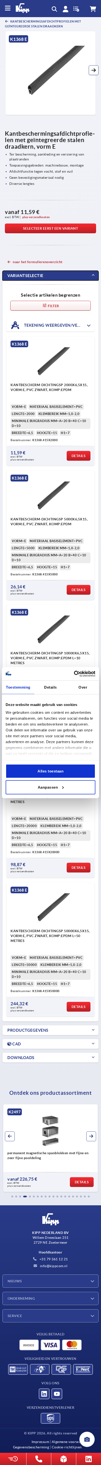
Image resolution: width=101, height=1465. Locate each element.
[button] (94, 70)
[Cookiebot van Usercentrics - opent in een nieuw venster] (73, 674)
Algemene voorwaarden (71, 1441)
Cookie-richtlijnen (67, 1447)
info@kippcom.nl (53, 1266)
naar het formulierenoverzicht (38, 262)
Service (15, 1316)
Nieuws (15, 1281)
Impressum (40, 1441)
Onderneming (21, 1298)
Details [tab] (50, 687)
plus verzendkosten (36, 217)
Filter (53, 306)
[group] (50, 1148)
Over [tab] (82, 687)
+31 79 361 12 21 (53, 1259)
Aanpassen (48, 787)
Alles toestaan (50, 771)
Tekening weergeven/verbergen (59, 325)
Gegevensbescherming (31, 1447)
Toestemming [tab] (18, 687)
